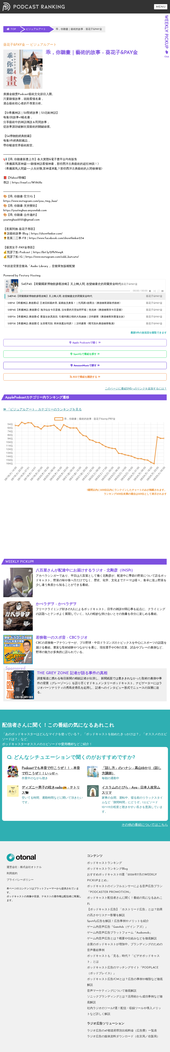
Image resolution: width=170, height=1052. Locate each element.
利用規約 (12, 873)
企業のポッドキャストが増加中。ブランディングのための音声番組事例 (125, 947)
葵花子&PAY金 (14, 44)
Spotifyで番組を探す (85, 354)
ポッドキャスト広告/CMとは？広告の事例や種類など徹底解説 (125, 982)
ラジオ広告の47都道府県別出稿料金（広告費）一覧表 (122, 1030)
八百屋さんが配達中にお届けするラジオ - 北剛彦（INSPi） (85, 570)
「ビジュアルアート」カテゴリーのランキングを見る (44, 409)
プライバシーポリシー (20, 880)
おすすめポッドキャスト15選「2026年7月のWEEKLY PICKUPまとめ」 (122, 877)
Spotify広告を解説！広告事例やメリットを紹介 (118, 921)
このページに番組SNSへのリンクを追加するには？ (136, 388)
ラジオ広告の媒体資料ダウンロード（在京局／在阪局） (123, 1036)
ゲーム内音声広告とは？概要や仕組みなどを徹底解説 (122, 938)
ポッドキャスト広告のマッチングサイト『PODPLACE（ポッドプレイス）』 (122, 970)
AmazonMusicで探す (85, 365)
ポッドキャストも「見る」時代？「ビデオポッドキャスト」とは (123, 958)
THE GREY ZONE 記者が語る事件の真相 (72, 673)
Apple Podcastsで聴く (85, 343)
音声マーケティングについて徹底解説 (111, 990)
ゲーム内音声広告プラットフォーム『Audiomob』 (119, 932)
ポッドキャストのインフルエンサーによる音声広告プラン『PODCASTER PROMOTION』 (125, 889)
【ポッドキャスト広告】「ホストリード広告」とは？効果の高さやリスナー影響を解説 (125, 912)
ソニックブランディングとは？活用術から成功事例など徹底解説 (125, 999)
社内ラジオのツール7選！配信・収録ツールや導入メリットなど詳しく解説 (124, 1011)
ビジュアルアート (43, 44)
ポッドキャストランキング (104, 863)
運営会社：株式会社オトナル (24, 867)
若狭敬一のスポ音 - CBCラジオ (62, 638)
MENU (160, 7)
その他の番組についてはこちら (144, 825)
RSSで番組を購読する (85, 377)
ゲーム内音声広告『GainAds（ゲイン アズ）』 (117, 927)
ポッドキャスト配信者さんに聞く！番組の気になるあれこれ (125, 900)
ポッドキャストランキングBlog (107, 868)
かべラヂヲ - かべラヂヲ (56, 604)
